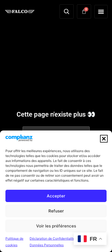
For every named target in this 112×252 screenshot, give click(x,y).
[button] (104, 138)
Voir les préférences (56, 226)
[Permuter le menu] (101, 11)
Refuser (56, 211)
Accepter (56, 195)
